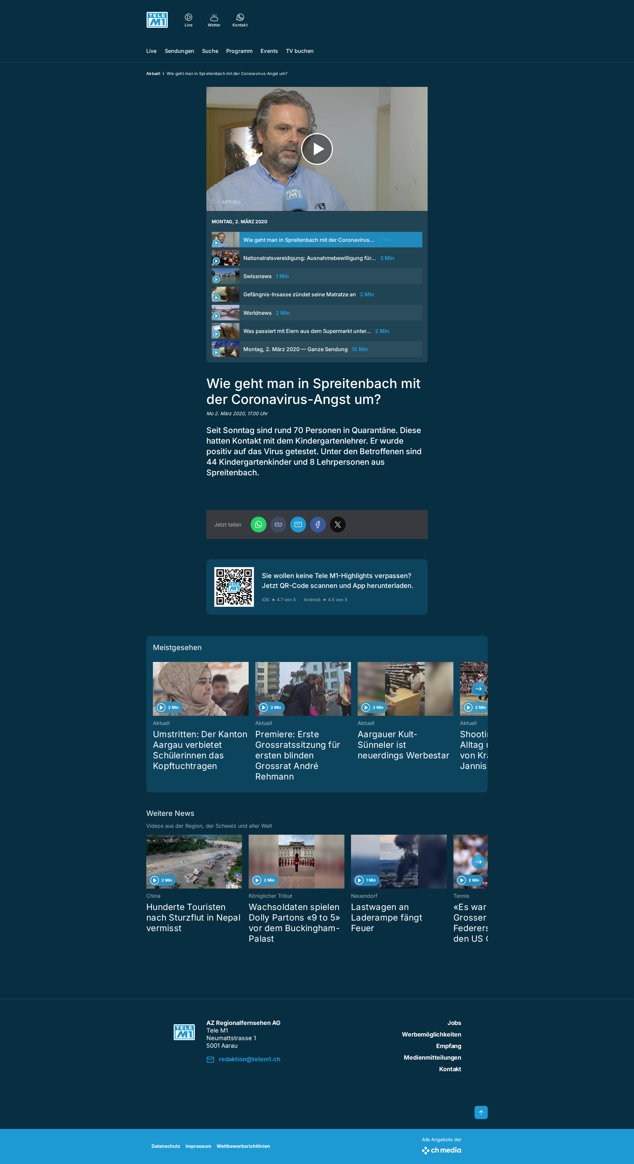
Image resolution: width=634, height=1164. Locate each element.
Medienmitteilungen (432, 1057)
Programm (239, 51)
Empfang (448, 1045)
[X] (338, 524)
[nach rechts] (479, 689)
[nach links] (155, 689)
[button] (278, 524)
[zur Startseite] (157, 20)
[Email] (298, 524)
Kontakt (450, 1069)
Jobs (454, 1022)
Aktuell (153, 73)
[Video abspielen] (317, 149)
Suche (210, 51)
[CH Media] (441, 1149)
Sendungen (179, 51)
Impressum (198, 1146)
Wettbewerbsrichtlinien (243, 1146)
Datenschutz (166, 1146)
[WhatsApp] (258, 524)
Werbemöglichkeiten (431, 1034)
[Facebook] (318, 524)
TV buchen (300, 51)
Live (151, 51)
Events (269, 51)
